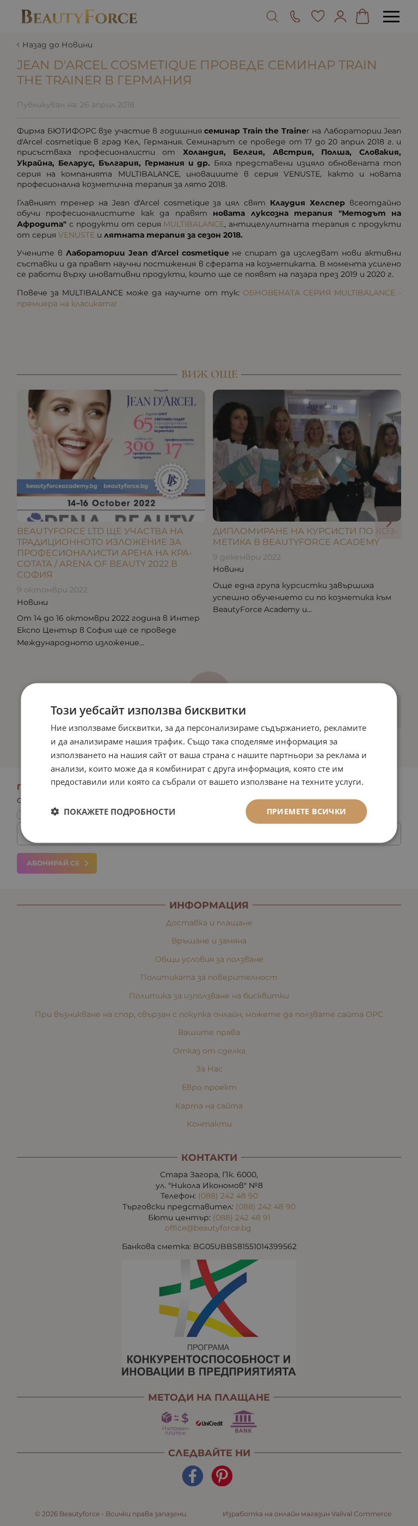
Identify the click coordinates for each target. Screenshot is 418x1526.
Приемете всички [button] (307, 811)
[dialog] (209, 763)
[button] (113, 812)
